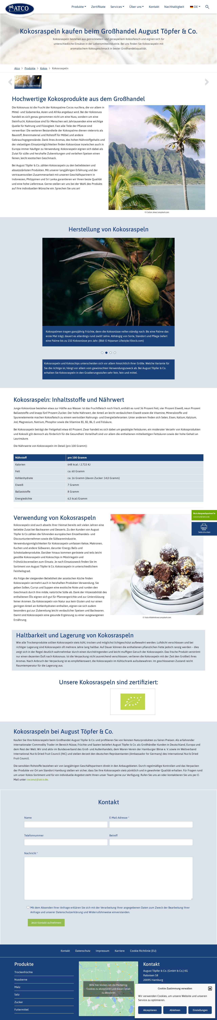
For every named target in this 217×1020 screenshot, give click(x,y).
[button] (210, 988)
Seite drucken (204, 532)
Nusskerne (20, 979)
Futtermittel (21, 1009)
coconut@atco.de (201, 517)
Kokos (43, 68)
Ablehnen (175, 1010)
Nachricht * (31, 853)
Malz (17, 986)
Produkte (30, 68)
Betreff (113, 835)
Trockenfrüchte (23, 971)
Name (28, 817)
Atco (17, 68)
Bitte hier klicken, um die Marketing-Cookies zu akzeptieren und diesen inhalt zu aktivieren (109, 988)
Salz (16, 994)
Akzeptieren (150, 1010)
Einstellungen (200, 1010)
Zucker (18, 1001)
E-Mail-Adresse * (119, 817)
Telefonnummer (34, 835)
